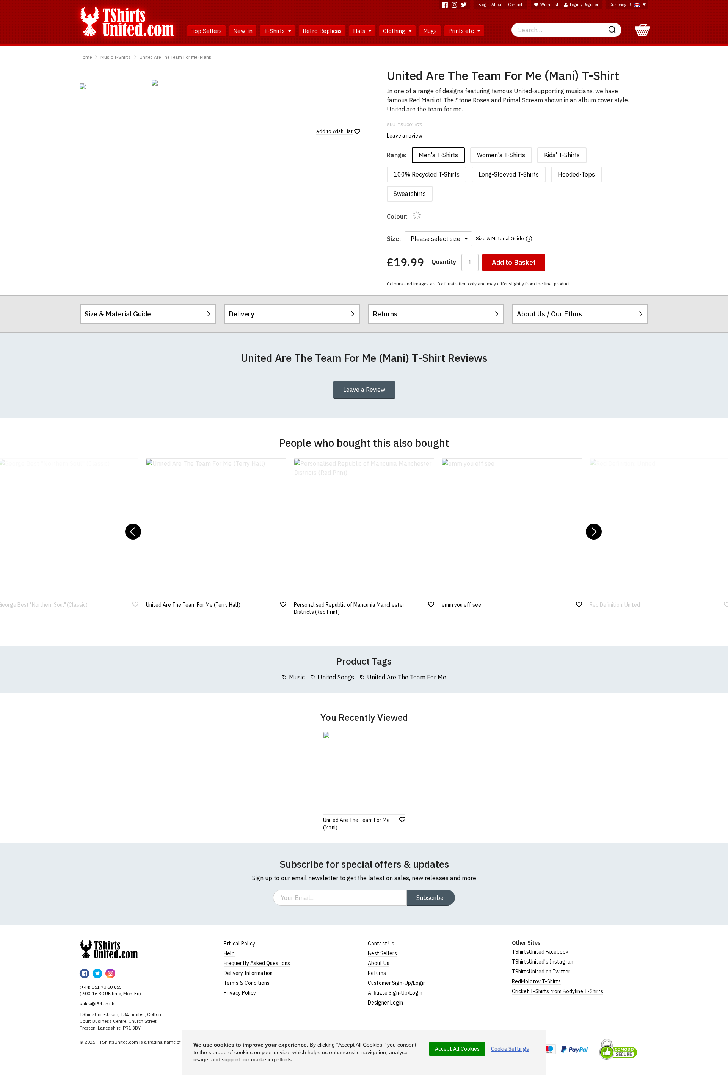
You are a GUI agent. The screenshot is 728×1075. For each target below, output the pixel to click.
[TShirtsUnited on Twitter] (464, 4)
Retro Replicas (322, 30)
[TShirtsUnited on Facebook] (445, 4)
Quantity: (444, 262)
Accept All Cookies (457, 1048)
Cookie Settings (510, 1048)
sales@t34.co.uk (97, 1003)
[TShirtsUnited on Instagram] (454, 4)
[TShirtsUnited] (109, 949)
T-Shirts (275, 30)
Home (86, 57)
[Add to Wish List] (402, 820)
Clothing (395, 30)
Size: (394, 239)
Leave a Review (364, 389)
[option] (112, 86)
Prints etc (461, 30)
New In (243, 30)
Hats (360, 30)
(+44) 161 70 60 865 (101, 987)
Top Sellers (206, 30)
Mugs (430, 30)
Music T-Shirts (115, 57)
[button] (133, 532)
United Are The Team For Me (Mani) (176, 57)
